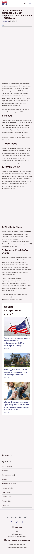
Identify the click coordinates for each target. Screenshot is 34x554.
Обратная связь (17, 534)
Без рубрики (6, 466)
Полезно (4, 501)
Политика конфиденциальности (17, 547)
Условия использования (17, 544)
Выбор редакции (7, 475)
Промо (4, 505)
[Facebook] (11, 522)
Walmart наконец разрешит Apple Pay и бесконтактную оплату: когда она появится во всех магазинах (16, 406)
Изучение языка (7, 483)
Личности (5, 492)
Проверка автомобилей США (17, 536)
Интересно (5, 21)
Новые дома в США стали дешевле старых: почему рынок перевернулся (15, 372)
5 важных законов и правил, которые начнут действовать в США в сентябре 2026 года (17, 342)
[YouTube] (22, 522)
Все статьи (5, 455)
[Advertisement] (17, 65)
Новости (6, 348)
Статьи (17, 531)
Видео (4, 470)
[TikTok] (17, 522)
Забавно (4, 479)
